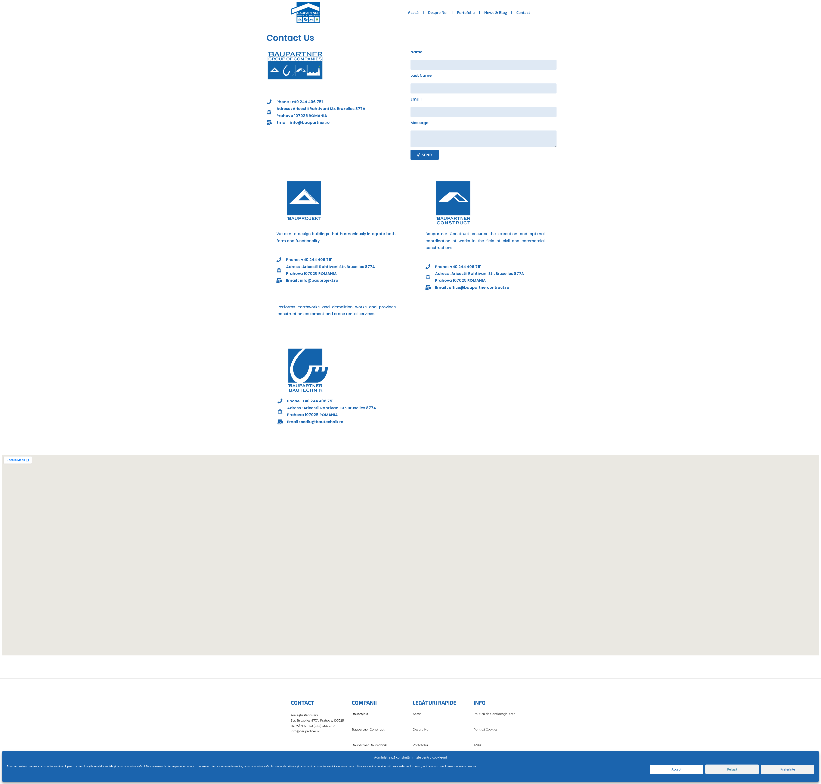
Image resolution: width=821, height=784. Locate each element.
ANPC (478, 745)
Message (419, 122)
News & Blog (495, 12)
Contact (523, 12)
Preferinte (787, 769)
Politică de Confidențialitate (494, 714)
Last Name (421, 75)
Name (416, 52)
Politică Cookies (486, 729)
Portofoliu (466, 12)
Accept (676, 769)
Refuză (732, 769)
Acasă (413, 12)
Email (416, 99)
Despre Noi (437, 12)
